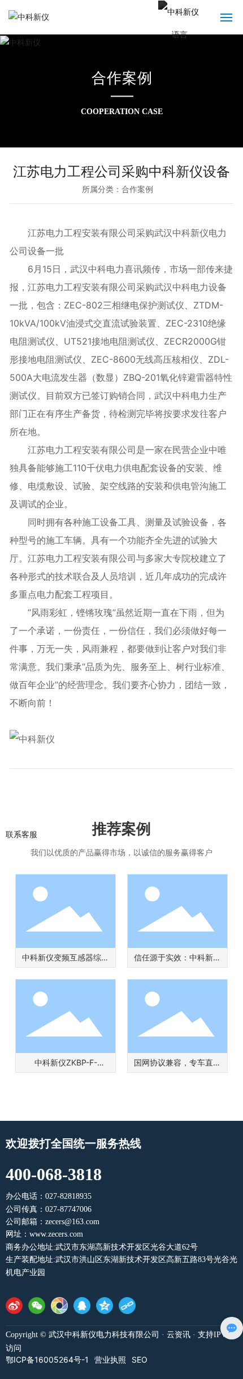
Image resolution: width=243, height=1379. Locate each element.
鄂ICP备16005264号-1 (47, 1359)
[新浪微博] (14, 1305)
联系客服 (21, 834)
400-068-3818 (54, 1174)
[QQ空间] (104, 1305)
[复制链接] (127, 1305)
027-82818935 (68, 1196)
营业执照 (110, 1359)
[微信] (36, 1305)
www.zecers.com (56, 1234)
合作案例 (121, 78)
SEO (139, 1359)
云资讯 (178, 1334)
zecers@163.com (72, 1221)
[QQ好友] (81, 1305)
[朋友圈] (59, 1305)
